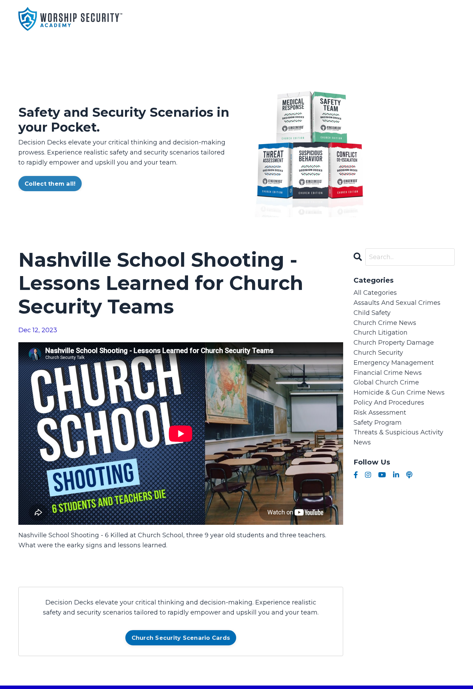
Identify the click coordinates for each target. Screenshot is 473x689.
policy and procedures (389, 402)
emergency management (394, 362)
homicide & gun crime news (399, 392)
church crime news (385, 323)
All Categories (375, 293)
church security (378, 352)
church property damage (394, 342)
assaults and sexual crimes (397, 303)
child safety (372, 313)
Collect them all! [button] (50, 183)
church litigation (381, 332)
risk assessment (380, 412)
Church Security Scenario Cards (181, 637)
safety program (378, 422)
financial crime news (388, 373)
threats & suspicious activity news (398, 437)
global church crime (386, 382)
